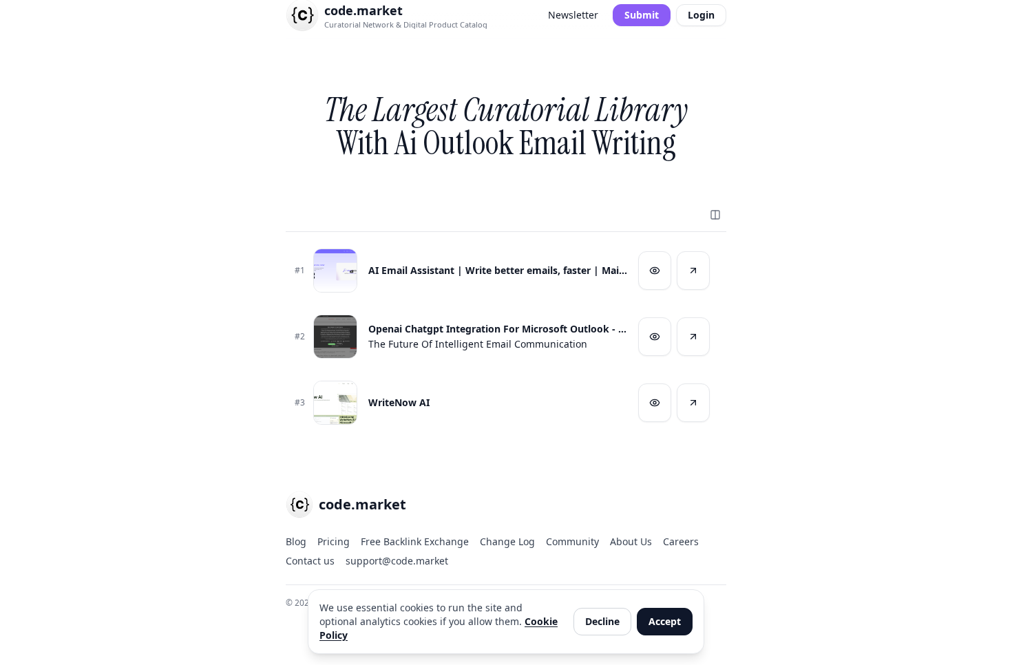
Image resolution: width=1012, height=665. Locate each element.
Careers (681, 541)
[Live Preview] (654, 270)
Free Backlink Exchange (415, 541)
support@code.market (397, 560)
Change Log (507, 541)
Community (572, 541)
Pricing (333, 541)
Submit (641, 14)
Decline (602, 621)
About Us (631, 541)
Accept (665, 621)
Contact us (310, 560)
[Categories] (715, 215)
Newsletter (573, 14)
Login (701, 14)
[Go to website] (693, 270)
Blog (296, 541)
